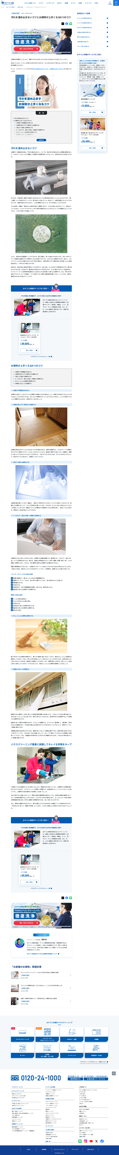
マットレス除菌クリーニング (52, 1103)
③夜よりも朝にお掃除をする (24, 127)
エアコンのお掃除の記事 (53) (84, 18)
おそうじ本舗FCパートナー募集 (86, 1134)
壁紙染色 (48, 1109)
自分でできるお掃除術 (84, 1109)
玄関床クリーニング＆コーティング (53, 1119)
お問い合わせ (90, 1149)
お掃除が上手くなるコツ (57, 69)
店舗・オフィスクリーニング (85, 1130)
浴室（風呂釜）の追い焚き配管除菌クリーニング (22, 1113)
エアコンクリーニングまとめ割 (19, 1095)
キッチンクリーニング (50, 1092)
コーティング (88, 3)
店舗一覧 (47, 1141)
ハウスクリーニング (17, 1087)
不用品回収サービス (83, 1121)
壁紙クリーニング (49, 1111)
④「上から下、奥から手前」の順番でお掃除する (30, 130)
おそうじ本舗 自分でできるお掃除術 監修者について (42, 954)
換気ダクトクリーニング (51, 1121)
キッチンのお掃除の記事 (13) (84, 23)
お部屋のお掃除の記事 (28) (84, 32)
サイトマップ (75, 1149)
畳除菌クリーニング (50, 1117)
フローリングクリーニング (51, 1101)
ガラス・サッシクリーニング (52, 1113)
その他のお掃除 (49, 1130)
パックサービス (50, 3)
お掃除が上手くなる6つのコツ (23, 121)
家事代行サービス (83, 1119)
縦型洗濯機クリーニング (17, 1127)
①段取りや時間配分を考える (24, 123)
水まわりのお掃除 (16, 1108)
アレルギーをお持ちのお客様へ (86, 1101)
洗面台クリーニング (16, 1121)
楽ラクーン (81, 1125)
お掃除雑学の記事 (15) (82, 41)
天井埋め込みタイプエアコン (18, 1097)
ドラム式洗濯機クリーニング (18, 1128)
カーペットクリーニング (51, 1107)
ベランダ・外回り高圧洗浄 (51, 1136)
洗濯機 (66, 3)
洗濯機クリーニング (17, 1124)
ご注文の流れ (82, 1093)
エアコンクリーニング (18, 1091)
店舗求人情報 (82, 1136)
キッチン (73, 3)
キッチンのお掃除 (50, 1087)
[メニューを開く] (116, 3)
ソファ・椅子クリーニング (51, 1105)
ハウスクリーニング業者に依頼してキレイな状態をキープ (31, 137)
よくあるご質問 (82, 1097)
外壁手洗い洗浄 (49, 1132)
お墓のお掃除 (48, 1138)
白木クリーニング (49, 1115)
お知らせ (81, 1103)
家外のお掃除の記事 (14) (83, 37)
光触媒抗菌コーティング (51, 1134)
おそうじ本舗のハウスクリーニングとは (88, 1090)
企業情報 (44, 1149)
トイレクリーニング (16, 1119)
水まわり (59, 3)
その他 (96, 3)
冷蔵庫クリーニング (50, 1093)
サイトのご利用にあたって (85, 1099)
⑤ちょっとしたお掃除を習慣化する (26, 132)
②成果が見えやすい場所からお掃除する (27, 125)
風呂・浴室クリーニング (17, 1111)
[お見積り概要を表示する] (110, 3)
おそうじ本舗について (30, 3)
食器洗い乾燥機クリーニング (52, 1095)
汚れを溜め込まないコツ (40, 69)
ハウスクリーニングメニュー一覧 (40, 356)
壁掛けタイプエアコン (17, 1093)
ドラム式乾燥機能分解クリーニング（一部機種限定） (23, 1130)
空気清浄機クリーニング (51, 1123)
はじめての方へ (82, 1092)
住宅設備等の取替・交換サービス (86, 1123)
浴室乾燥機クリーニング (17, 1117)
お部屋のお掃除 (49, 1098)
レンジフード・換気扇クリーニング (53, 1090)
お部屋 (80, 3)
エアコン (41, 3)
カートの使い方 (82, 1095)
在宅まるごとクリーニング (18, 1105)
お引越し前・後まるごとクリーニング (20, 1103)
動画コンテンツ (82, 1111)
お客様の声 (81, 1113)
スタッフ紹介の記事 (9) (83, 46)
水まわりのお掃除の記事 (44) (84, 27)
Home (28, 1149)
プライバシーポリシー (59, 1149)
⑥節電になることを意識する (24, 134)
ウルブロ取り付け (16, 1115)
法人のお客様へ (82, 1132)
